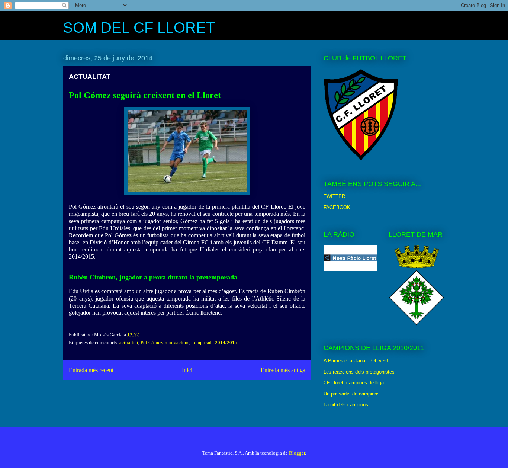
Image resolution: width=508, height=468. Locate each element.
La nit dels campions (346, 404)
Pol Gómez (152, 342)
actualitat (128, 342)
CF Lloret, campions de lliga (354, 382)
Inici (187, 370)
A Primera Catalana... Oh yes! (356, 360)
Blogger (297, 453)
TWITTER (334, 196)
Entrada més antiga (283, 370)
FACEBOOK (337, 207)
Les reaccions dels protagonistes (359, 372)
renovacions (177, 342)
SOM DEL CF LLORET (139, 27)
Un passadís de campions (352, 394)
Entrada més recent (91, 370)
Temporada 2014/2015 (214, 342)
